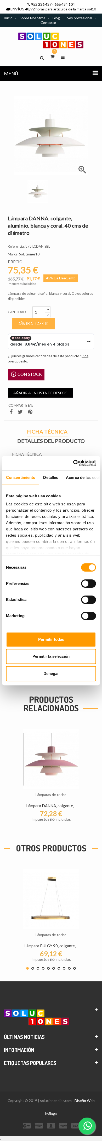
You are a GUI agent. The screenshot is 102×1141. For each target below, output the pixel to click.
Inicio (8, 18)
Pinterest (31, 412)
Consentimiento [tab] (20, 477)
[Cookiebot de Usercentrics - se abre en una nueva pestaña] (73, 463)
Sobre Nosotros (33, 18)
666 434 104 (64, 4)
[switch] (88, 583)
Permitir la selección (51, 656)
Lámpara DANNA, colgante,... (51, 805)
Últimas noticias (24, 1036)
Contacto (48, 22)
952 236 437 (41, 4)
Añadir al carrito (33, 323)
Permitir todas (51, 639)
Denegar (51, 673)
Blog (56, 18)
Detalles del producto (51, 441)
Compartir (12, 412)
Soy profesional (79, 18)
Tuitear (21, 412)
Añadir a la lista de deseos (40, 393)
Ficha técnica (47, 432)
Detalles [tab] (50, 477)
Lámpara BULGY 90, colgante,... (51, 945)
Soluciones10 (29, 254)
